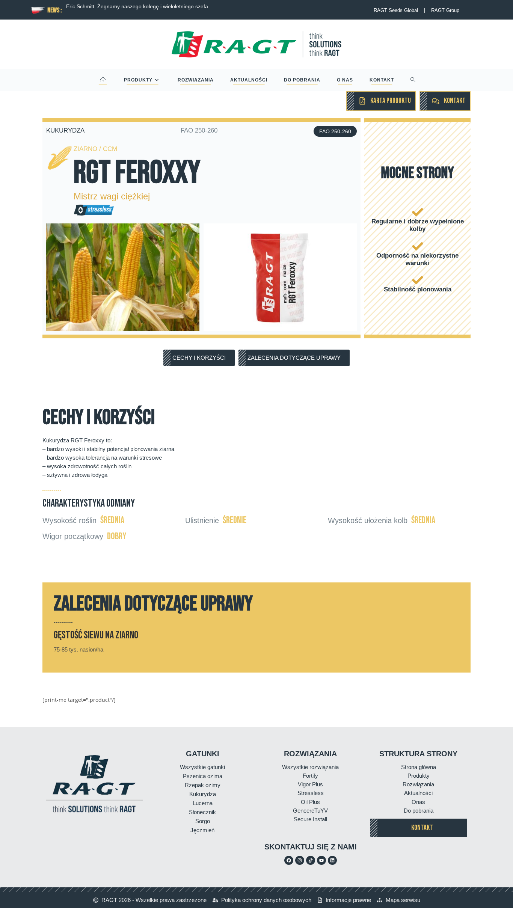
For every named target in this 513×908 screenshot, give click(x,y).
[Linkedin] (332, 860)
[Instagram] (299, 860)
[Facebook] (288, 860)
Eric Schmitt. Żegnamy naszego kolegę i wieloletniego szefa (137, 6)
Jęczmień (202, 830)
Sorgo (202, 821)
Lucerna (203, 803)
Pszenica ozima (202, 776)
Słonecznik (202, 812)
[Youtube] (321, 860)
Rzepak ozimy (202, 785)
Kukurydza (202, 794)
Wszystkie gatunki (202, 767)
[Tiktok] (310, 860)
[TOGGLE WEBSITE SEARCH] (413, 80)
